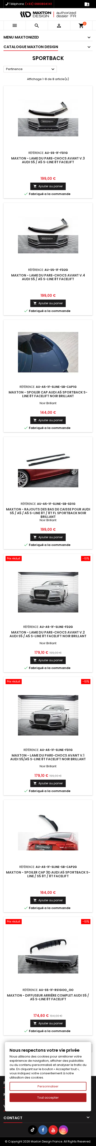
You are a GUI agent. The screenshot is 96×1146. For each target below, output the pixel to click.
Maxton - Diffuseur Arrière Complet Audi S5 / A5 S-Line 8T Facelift (48, 997)
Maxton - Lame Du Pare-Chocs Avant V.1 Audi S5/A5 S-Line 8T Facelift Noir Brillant (48, 757)
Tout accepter (48, 1097)
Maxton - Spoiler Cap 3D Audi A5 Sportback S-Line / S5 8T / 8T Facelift (48, 874)
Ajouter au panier (48, 186)
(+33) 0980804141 (38, 4)
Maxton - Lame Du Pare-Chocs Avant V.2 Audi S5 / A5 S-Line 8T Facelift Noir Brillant (48, 634)
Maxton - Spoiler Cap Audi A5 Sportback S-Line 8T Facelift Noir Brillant (48, 394)
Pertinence (31, 69)
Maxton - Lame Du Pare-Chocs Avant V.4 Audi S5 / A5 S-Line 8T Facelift (48, 277)
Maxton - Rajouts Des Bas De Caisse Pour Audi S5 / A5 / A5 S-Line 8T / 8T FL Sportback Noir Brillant (48, 513)
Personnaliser (48, 1086)
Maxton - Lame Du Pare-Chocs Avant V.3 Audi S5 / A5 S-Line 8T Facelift (48, 160)
